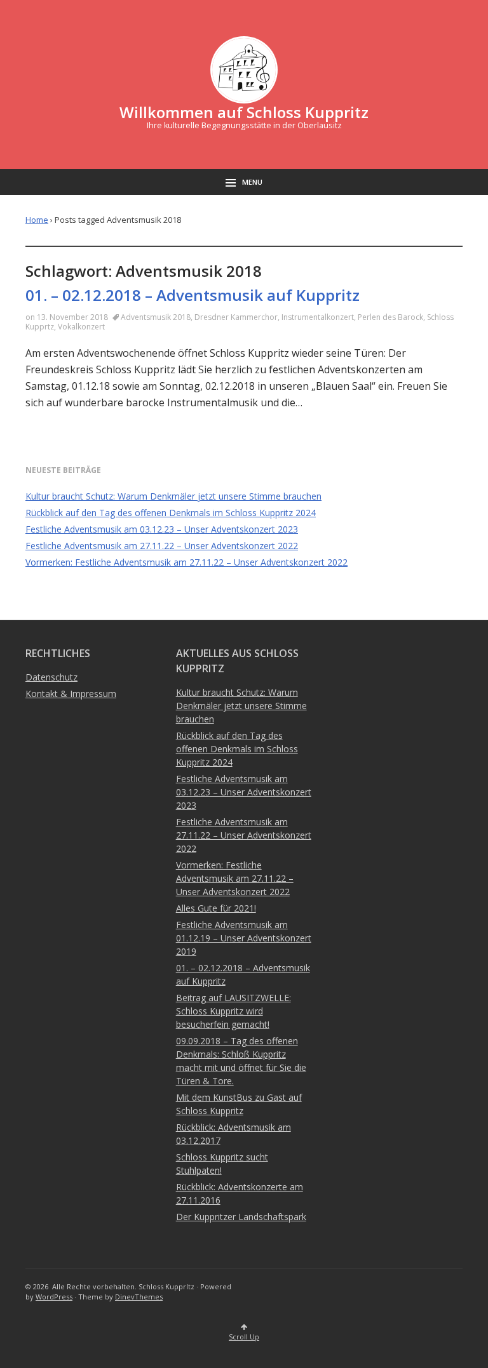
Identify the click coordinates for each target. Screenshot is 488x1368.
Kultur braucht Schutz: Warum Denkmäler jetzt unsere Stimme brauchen (173, 496)
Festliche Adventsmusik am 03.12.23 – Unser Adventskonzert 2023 (161, 529)
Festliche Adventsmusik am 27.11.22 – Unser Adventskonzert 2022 (161, 546)
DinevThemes (139, 1296)
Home (36, 219)
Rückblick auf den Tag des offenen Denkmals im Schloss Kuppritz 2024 (170, 513)
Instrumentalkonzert (317, 317)
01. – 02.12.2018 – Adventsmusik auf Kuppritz (192, 294)
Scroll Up (244, 1336)
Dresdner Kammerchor (236, 317)
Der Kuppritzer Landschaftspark (241, 1217)
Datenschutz (51, 677)
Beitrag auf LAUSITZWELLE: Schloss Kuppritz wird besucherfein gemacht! (233, 1011)
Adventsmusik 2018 (156, 317)
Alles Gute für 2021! (216, 908)
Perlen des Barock (390, 317)
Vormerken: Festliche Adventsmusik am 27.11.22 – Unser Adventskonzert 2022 (186, 562)
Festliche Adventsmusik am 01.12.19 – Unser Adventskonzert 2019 (243, 938)
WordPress (54, 1296)
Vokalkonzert (81, 326)
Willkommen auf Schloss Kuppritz (244, 112)
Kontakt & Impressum (70, 693)
